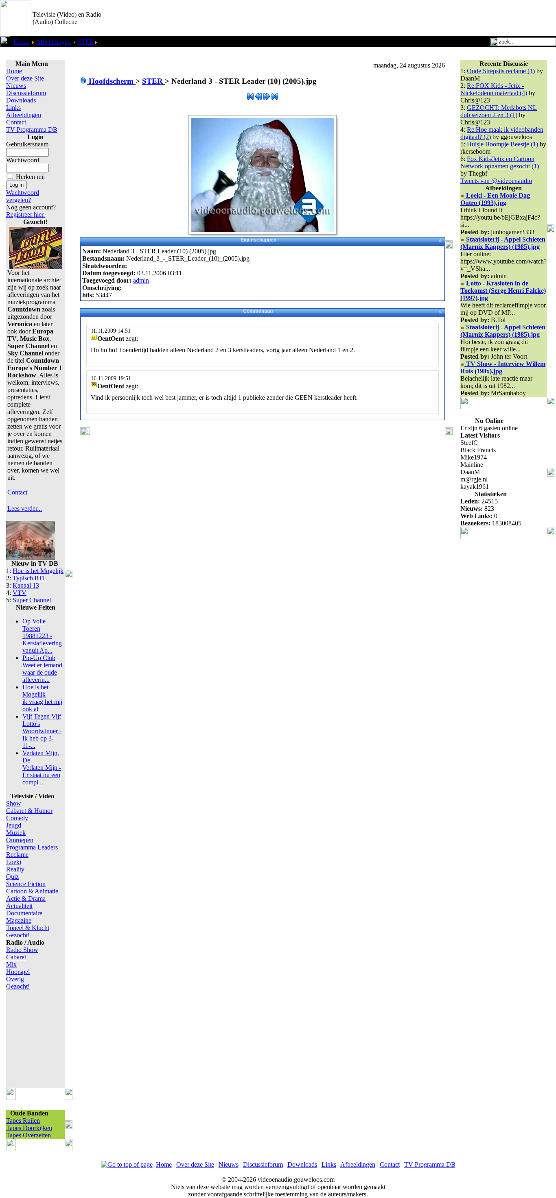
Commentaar (258, 311)
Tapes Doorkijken (29, 1127)
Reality (15, 869)
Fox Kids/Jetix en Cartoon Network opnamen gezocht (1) (499, 162)
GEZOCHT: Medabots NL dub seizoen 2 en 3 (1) (498, 111)
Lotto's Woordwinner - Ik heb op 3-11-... (41, 731)
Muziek (16, 832)
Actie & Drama (26, 898)
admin (141, 280)
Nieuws (16, 85)
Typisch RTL (30, 578)
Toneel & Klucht (27, 927)
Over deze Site (25, 78)
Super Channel (32, 600)
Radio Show (22, 949)
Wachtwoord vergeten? (22, 196)
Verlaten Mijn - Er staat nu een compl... (41, 767)
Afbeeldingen (53, 41)
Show (13, 803)
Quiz (12, 876)
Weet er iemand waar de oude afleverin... (42, 668)
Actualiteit (19, 905)
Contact (16, 122)
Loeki (13, 861)
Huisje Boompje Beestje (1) (502, 144)
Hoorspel (18, 971)
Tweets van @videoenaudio (496, 180)
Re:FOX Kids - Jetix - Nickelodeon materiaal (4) (493, 89)
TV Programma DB (31, 129)
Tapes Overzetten (28, 1135)
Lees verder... (24, 508)
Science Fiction (26, 883)
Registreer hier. (25, 214)
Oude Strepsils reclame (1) (501, 71)
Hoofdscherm (111, 81)
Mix (11, 964)
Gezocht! (18, 935)
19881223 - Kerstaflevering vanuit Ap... (42, 636)
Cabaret (16, 957)
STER (86, 41)
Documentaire (24, 913)
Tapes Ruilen (23, 1120)
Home (21, 41)
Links (13, 107)
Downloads (21, 100)
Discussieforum (26, 92)
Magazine (18, 920)
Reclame (17, 854)
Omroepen (19, 839)
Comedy (17, 818)
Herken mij (30, 176)
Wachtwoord (22, 160)
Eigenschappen (258, 240)
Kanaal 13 (26, 585)
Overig (15, 979)
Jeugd (13, 825)
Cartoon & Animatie (32, 891)
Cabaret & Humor (29, 810)
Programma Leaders (32, 847)
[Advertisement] (461, 18)
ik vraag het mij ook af (42, 698)
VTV (19, 592)
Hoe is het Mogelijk (38, 570)
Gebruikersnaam (27, 144)
